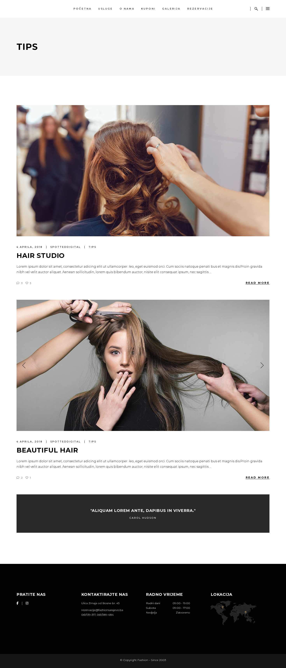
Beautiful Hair (47, 450)
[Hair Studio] (143, 170)
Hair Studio (41, 255)
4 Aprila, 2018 (30, 246)
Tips (92, 246)
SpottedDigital (66, 246)
